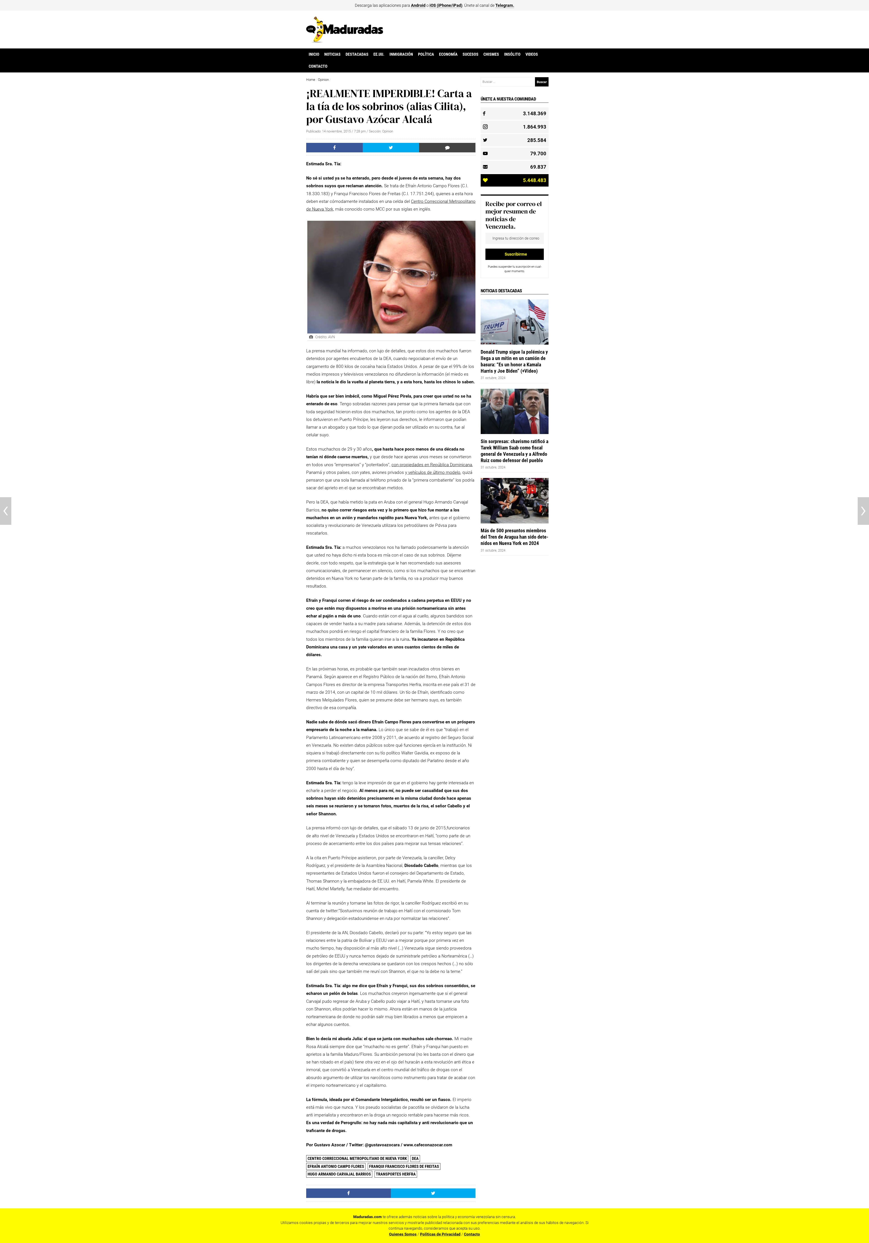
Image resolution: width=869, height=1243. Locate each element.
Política (426, 54)
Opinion (323, 80)
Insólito (512, 54)
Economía (448, 54)
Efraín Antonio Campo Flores (336, 1166)
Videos (531, 54)
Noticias (332, 54)
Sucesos (470, 54)
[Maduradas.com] (344, 41)
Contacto (318, 66)
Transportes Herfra (396, 1174)
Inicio (314, 54)
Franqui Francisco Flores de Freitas (404, 1166)
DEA (415, 1158)
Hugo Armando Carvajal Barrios (339, 1174)
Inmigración (401, 54)
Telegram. (504, 5)
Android (418, 5)
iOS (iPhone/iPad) (446, 5)
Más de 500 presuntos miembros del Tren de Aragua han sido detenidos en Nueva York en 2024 (514, 537)
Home (310, 80)
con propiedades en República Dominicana (432, 464)
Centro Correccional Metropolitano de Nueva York (357, 1158)
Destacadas (357, 54)
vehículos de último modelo (433, 472)
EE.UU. (378, 54)
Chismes (491, 54)
